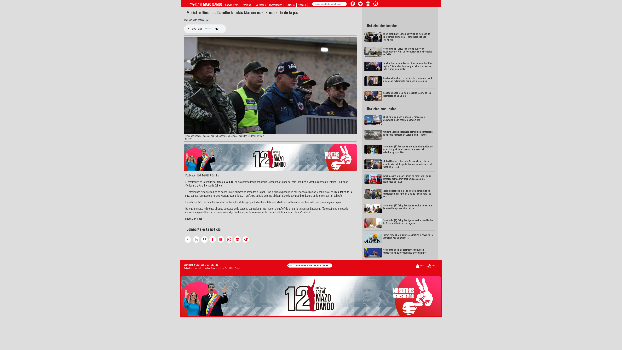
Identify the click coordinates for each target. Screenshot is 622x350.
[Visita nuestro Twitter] (360, 5)
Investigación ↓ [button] (276, 5)
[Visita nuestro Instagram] (368, 5)
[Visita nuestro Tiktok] (375, 5)
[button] (188, 239)
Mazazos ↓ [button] (261, 5)
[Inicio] (205, 5)
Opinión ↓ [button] (291, 5)
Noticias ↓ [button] (247, 5)
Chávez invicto (232, 5)
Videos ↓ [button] (302, 5)
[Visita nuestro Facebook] (353, 5)
